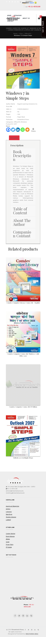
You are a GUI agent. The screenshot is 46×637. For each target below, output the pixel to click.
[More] (27, 130)
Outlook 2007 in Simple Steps (23, 458)
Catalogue (18, 15)
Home (9, 15)
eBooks (8, 539)
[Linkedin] (18, 130)
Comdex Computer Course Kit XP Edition (23, 407)
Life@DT (8, 520)
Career (7, 542)
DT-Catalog (9, 547)
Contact (10, 21)
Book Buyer (9, 514)
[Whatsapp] (22, 130)
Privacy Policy (9, 544)
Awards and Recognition (12, 506)
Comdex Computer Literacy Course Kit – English (23, 303)
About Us (26, 18)
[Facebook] (8, 130)
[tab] (14, 137)
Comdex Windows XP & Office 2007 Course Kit (25, 30)
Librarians (9, 512)
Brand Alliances (10, 536)
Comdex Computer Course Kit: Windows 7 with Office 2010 (23, 355)
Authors (8, 509)
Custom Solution (10, 533)
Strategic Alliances (11, 517)
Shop (21, 33)
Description (14, 138)
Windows (24, 122)
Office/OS (28, 33)
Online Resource (13, 18)
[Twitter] (13, 130)
